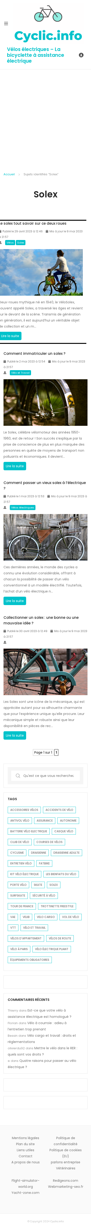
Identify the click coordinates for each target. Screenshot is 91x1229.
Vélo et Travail (20, 373)
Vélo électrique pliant (51, 949)
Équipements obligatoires (29, 960)
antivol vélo (19, 821)
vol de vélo (70, 917)
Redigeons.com (65, 1180)
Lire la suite (16, 467)
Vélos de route (60, 938)
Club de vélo (19, 842)
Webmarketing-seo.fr (65, 1186)
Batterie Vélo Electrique (28, 831)
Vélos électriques (22, 507)
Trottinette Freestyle (57, 906)
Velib (26, 917)
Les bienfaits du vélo (61, 874)
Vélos (10, 242)
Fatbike (44, 863)
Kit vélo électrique (24, 874)
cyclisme (17, 853)
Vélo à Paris (19, 949)
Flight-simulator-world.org (25, 1183)
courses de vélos (49, 842)
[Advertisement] (45, 117)
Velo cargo (46, 917)
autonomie (68, 821)
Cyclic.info (57, 1221)
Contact (25, 1156)
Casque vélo (63, 831)
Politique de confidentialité (65, 1141)
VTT (13, 928)
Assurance (45, 821)
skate (38, 885)
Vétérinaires (65, 1168)
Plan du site (25, 1144)
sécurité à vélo (43, 895)
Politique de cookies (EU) (65, 1153)
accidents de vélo (59, 810)
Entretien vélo (21, 863)
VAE (12, 917)
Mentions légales (25, 1138)
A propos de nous (25, 1162)
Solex (20, 242)
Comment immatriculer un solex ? (34, 353)
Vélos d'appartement (26, 938)
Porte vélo (18, 885)
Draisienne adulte (66, 853)
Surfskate (17, 895)
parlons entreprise (65, 1162)
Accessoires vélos (24, 810)
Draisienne (38, 853)
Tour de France (21, 906)
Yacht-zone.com (25, 1192)
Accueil (9, 174)
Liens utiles (25, 1150)
